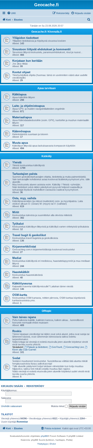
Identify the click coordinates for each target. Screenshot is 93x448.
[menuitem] (11, 13)
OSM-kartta (19, 295)
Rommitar (22, 421)
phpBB (44, 436)
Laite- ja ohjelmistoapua (28, 105)
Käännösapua (21, 131)
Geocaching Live (75, 347)
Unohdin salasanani (11, 406)
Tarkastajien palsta (24, 173)
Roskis (16, 331)
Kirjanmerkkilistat (24, 246)
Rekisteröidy (35, 386)
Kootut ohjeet (21, 72)
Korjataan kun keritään (27, 60)
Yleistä (16, 162)
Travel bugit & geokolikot (29, 235)
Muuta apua (20, 142)
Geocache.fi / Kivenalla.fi (46, 31)
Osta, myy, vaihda (24, 198)
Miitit (15, 212)
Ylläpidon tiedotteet (25, 37)
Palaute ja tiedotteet (37, 347)
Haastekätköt (20, 272)
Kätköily (47, 156)
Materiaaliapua (22, 117)
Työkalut (18, 223)
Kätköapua (19, 94)
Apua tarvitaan (46, 88)
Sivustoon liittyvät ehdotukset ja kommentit (41, 49)
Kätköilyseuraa (22, 283)
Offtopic (46, 310)
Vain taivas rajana (24, 317)
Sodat (16, 358)
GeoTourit (57, 347)
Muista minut (58, 406)
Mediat (16, 258)
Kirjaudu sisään (12, 386)
